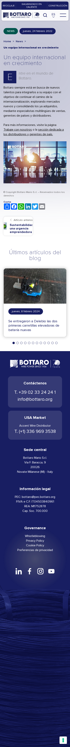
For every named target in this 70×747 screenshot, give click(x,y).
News (11, 31)
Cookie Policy (35, 545)
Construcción (57, 5)
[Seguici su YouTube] (51, 571)
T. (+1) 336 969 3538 (35, 431)
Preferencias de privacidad (35, 550)
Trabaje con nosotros (18, 129)
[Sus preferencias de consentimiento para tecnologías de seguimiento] (63, 740)
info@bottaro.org (35, 399)
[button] (53, 15)
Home (7, 41)
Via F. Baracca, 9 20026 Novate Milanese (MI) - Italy (35, 467)
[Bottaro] (21, 15)
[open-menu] (63, 15)
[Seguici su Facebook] (29, 571)
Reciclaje (9, 5)
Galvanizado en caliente (32, 5)
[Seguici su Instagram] (40, 571)
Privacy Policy (35, 540)
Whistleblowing (35, 536)
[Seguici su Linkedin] (18, 571)
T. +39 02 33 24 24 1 (35, 392)
